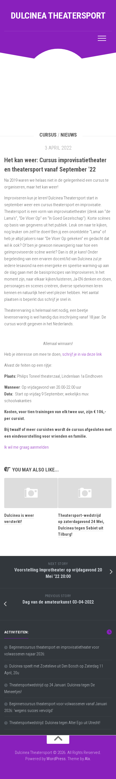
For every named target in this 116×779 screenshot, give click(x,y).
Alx (87, 758)
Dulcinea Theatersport (58, 15)
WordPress (56, 758)
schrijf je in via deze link (82, 354)
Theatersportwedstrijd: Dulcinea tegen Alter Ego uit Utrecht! (54, 722)
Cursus (48, 135)
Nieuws (69, 135)
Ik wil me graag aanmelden (26, 447)
